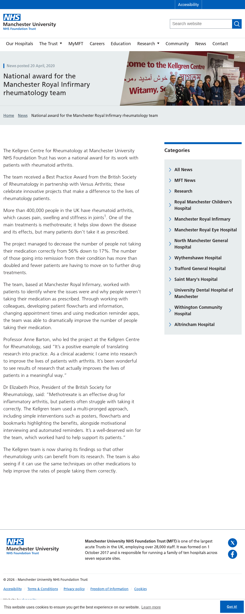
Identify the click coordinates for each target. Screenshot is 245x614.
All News (183, 169)
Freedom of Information (109, 589)
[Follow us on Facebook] (233, 554)
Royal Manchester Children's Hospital (203, 205)
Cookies (140, 589)
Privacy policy (74, 589)
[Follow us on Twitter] (233, 542)
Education (121, 43)
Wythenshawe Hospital (198, 258)
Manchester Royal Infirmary (202, 219)
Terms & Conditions (43, 589)
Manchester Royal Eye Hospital (205, 230)
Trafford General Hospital (200, 268)
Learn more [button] (151, 607)
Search (237, 24)
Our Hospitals (19, 43)
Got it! (232, 607)
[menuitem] (19, 44)
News (200, 43)
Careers (97, 43)
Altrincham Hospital (194, 324)
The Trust (48, 43)
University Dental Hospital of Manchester (203, 293)
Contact (220, 43)
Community (177, 43)
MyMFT (75, 43)
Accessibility (188, 4)
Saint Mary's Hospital (195, 279)
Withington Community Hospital (198, 310)
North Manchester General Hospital (201, 244)
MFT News (184, 180)
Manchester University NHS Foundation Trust (29, 22)
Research (146, 43)
